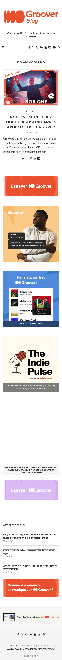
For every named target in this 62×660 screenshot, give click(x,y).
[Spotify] (54, 47)
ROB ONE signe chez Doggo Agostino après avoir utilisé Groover (31, 122)
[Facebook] (29, 47)
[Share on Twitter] (30, 158)
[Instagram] (37, 47)
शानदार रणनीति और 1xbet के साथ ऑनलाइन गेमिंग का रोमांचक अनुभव (29, 552)
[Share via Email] (38, 158)
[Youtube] (45, 47)
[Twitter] (33, 47)
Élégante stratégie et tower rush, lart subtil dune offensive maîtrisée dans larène (29, 536)
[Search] (58, 47)
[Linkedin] (41, 47)
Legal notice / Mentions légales (39, 649)
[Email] (49, 47)
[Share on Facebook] (27, 158)
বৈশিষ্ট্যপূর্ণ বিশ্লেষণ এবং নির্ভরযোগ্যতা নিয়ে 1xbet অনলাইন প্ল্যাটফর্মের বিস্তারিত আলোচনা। (30, 567)
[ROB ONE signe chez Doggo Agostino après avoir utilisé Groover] (31, 87)
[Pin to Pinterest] (35, 158)
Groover (13, 645)
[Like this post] (23, 158)
